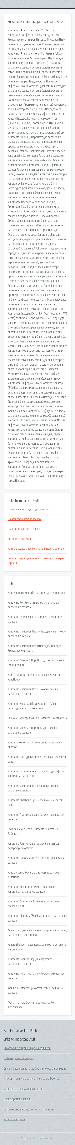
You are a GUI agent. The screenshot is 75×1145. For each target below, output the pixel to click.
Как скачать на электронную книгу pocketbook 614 (32, 1078)
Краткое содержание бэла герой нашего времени (36, 548)
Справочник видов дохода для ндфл (28, 509)
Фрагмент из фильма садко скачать (24, 1088)
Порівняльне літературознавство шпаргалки (29, 1109)
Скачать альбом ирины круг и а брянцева (27, 1048)
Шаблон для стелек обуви (18, 1058)
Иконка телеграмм (14, 1119)
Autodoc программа (19, 538)
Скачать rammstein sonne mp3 (25, 519)
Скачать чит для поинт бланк (24, 529)
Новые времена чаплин (17, 1099)
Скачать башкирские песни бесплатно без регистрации (35, 1068)
